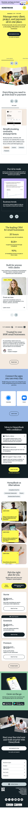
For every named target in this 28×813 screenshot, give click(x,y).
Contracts (21, 147)
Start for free (14, 469)
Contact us (24, 794)
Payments (6, 147)
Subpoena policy (23, 791)
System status (23, 793)
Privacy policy (23, 790)
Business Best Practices (14, 496)
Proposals (6, 150)
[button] (24, 8)
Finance (21, 493)
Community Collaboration (11, 493)
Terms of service (23, 789)
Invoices (14, 147)
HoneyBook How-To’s (14, 490)
